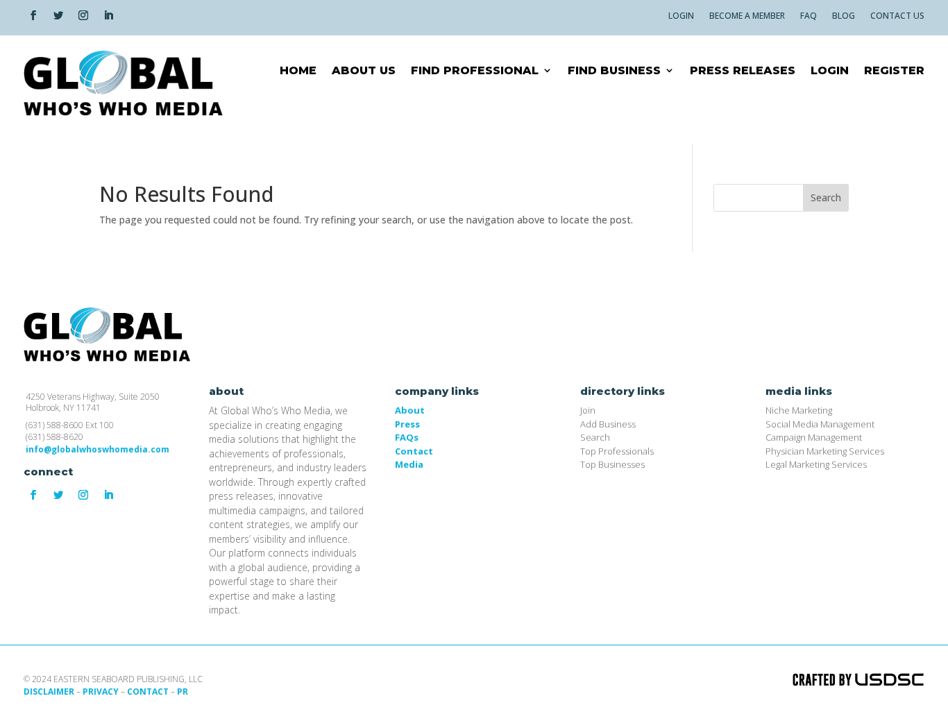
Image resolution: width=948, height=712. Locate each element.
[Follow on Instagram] (83, 15)
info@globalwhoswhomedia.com (97, 449)
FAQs (406, 437)
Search (826, 197)
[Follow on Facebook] (33, 15)
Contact (414, 451)
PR (182, 691)
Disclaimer (49, 691)
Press (407, 424)
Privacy (101, 691)
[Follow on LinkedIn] (108, 15)
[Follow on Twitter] (58, 15)
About (410, 410)
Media (409, 464)
